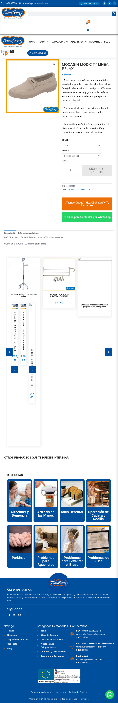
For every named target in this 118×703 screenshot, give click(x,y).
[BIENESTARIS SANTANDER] (72, 634)
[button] (87, 30)
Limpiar (64, 161)
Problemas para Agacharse (45, 561)
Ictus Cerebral (72, 512)
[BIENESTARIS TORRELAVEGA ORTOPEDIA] (72, 647)
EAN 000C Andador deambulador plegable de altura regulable (66, 306)
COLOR (65, 140)
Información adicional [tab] (28, 233)
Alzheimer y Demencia (20, 513)
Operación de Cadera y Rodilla (98, 515)
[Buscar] (114, 14)
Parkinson (19, 558)
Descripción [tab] (10, 233)
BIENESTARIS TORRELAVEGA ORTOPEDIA (95, 643)
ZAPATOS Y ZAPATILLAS (81, 189)
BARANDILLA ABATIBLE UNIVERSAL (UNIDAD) (30, 295)
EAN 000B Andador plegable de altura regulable (101, 306)
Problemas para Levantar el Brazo (72, 561)
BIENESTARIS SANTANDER (88, 630)
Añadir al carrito (97, 170)
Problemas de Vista (98, 559)
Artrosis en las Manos (45, 513)
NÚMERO (66, 150)
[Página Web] (72, 659)
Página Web (82, 656)
